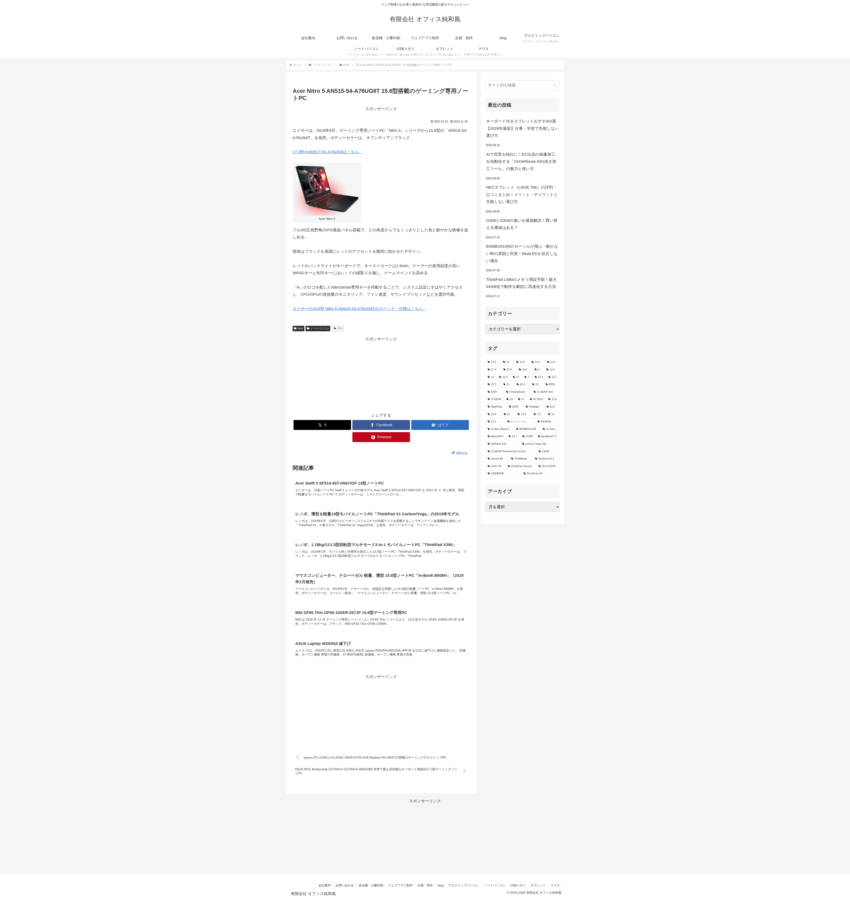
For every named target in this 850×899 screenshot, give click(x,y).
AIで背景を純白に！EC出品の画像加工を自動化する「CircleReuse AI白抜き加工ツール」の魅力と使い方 (521, 161)
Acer (300, 328)
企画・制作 (425, 885)
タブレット (538, 885)
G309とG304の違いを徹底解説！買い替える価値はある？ (521, 224)
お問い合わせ (344, 885)
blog (441, 885)
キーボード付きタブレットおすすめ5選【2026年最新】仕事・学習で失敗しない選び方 (522, 128)
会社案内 (324, 885)
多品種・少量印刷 (371, 885)
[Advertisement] (381, 373)
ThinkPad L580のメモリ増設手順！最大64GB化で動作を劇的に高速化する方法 (521, 283)
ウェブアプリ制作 (400, 885)
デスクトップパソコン (463, 885)
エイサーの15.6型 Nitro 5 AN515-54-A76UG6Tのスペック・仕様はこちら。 (360, 309)
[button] (555, 85)
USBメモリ (518, 885)
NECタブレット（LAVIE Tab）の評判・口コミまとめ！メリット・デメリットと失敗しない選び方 (522, 194)
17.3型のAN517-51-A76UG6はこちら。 (328, 152)
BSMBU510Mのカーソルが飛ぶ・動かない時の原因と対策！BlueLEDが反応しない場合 (522, 253)
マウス (555, 885)
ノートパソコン (319, 328)
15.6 (339, 328)
